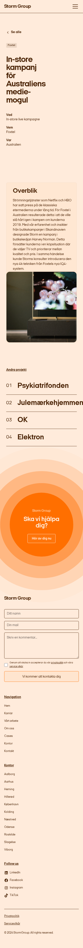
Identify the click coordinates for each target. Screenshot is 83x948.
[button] (74, 6)
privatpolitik (57, 663)
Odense (9, 827)
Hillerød (9, 796)
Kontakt (9, 751)
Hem (7, 705)
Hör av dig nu (41, 538)
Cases (8, 736)
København (11, 804)
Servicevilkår (12, 923)
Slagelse (9, 842)
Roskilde (9, 834)
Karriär (8, 713)
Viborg (8, 849)
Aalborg (9, 774)
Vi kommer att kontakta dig (41, 676)
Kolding (9, 812)
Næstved (10, 819)
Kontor (8, 743)
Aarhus (9, 781)
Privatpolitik (11, 916)
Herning (9, 789)
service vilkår (16, 666)
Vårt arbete (11, 721)
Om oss (9, 728)
